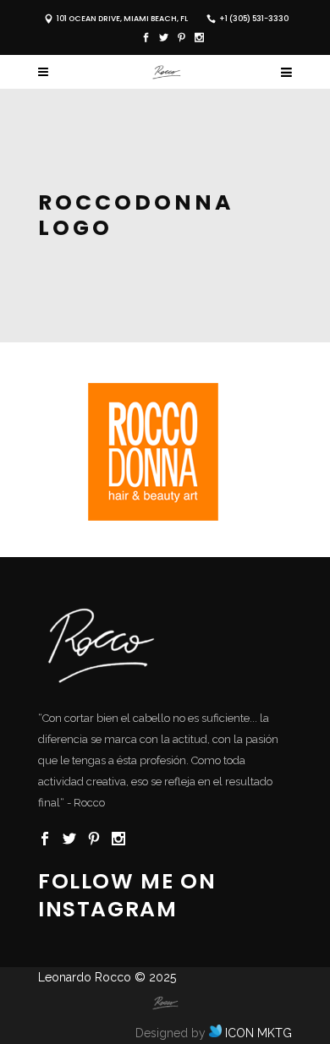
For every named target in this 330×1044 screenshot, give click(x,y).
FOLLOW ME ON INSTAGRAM (127, 895)
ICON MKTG (257, 1033)
